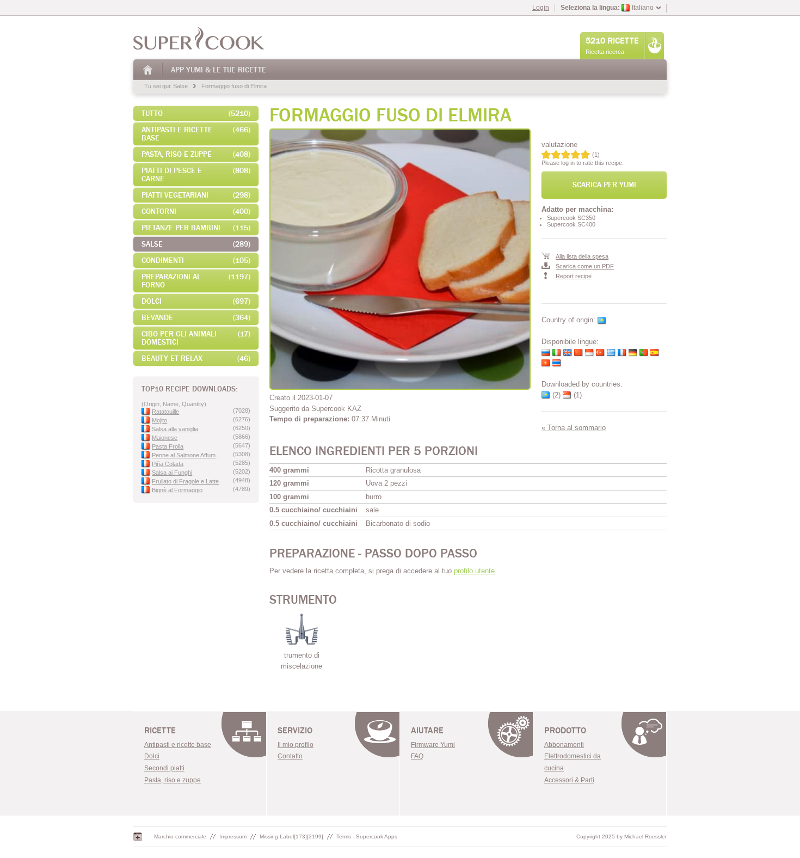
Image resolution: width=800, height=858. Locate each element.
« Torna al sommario (573, 428)
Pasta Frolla (167, 446)
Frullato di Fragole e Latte (185, 481)
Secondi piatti (164, 768)
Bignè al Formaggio (177, 490)
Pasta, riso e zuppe (172, 780)
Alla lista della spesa (582, 256)
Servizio (295, 731)
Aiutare (427, 731)
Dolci (195, 301)
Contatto (290, 756)
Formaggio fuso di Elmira (234, 86)
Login (540, 7)
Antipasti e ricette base (195, 134)
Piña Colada (167, 464)
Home (148, 70)
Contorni (195, 211)
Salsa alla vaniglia (175, 429)
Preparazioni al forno (195, 281)
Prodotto (565, 731)
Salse (180, 86)
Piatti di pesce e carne (195, 175)
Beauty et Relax (195, 358)
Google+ (137, 836)
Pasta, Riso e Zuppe (195, 154)
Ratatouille (165, 411)
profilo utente (474, 571)
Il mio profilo (295, 745)
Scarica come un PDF (585, 266)
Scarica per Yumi (604, 185)
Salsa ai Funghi (172, 472)
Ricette (160, 731)
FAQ (417, 756)
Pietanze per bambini (195, 228)
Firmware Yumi (433, 745)
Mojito (159, 420)
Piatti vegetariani (195, 195)
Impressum (233, 836)
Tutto (195, 113)
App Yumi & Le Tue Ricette (218, 70)
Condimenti (195, 260)
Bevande (195, 318)
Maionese (164, 437)
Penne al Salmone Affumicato (187, 455)
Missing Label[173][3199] (291, 836)
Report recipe (574, 276)
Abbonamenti (564, 745)
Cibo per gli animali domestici (195, 338)
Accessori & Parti (569, 780)
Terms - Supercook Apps (366, 836)
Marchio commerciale (180, 836)
